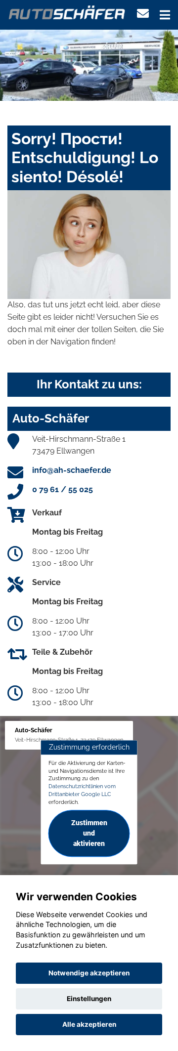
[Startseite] (67, 11)
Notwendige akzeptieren (89, 973)
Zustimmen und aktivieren (89, 833)
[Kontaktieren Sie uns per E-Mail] (143, 13)
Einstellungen (89, 999)
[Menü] (165, 14)
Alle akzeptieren (89, 1024)
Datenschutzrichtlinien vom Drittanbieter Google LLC (82, 790)
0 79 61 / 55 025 (62, 489)
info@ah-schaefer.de (71, 470)
